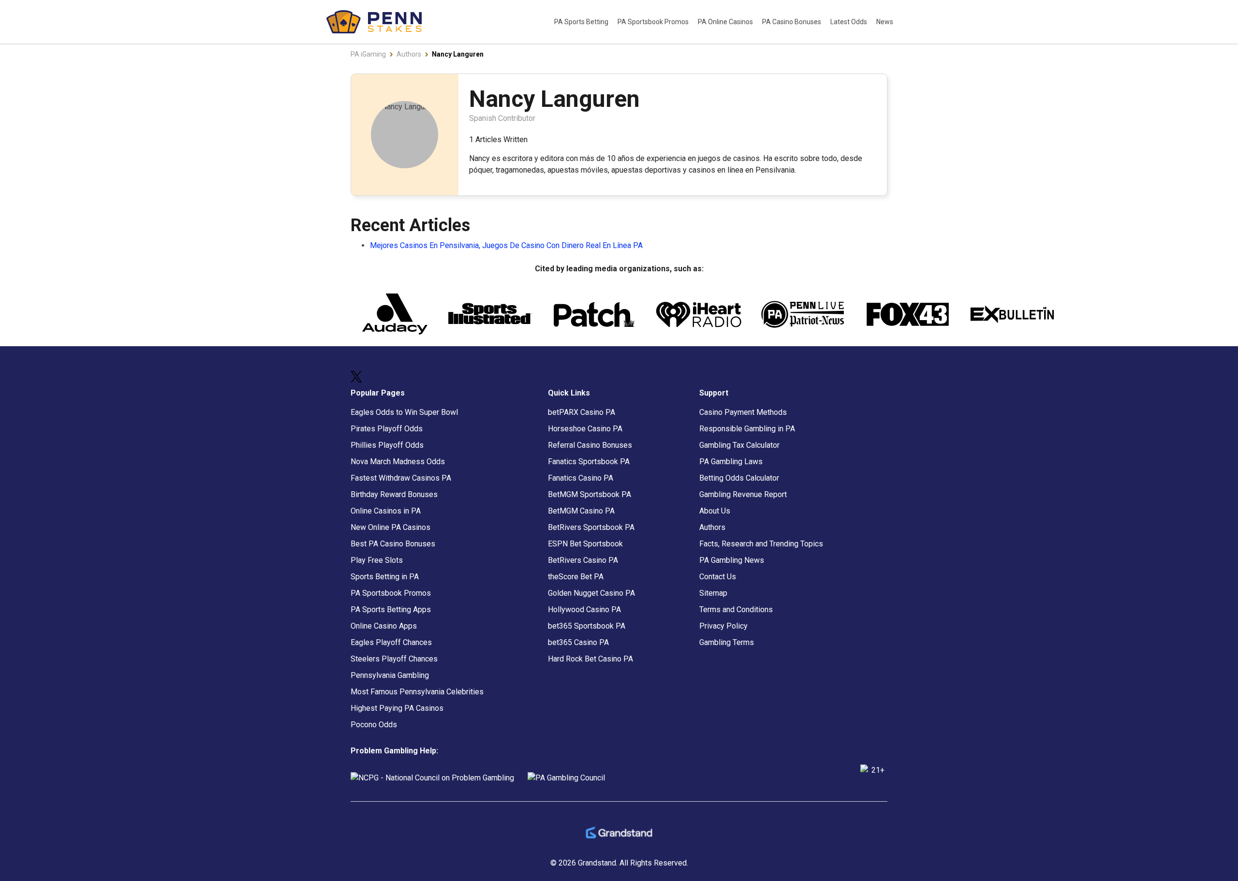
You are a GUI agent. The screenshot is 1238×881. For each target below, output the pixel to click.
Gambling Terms (726, 642)
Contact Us (717, 576)
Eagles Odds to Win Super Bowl (404, 412)
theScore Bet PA (576, 576)
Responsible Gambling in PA (747, 428)
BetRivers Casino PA (583, 560)
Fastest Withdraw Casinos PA (401, 478)
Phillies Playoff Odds (387, 445)
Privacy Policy (723, 626)
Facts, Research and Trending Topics (761, 543)
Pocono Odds (374, 724)
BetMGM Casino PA (581, 510)
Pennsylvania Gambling (390, 675)
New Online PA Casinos (390, 527)
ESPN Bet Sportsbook (585, 543)
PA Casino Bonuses (792, 22)
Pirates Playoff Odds (387, 428)
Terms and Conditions (736, 609)
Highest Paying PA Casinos (397, 708)
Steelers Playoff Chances (394, 658)
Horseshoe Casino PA (585, 428)
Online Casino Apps (384, 626)
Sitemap (713, 593)
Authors (712, 527)
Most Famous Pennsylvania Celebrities (417, 691)
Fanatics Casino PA (580, 478)
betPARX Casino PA (581, 412)
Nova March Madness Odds (398, 461)
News (884, 22)
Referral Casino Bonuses (590, 445)
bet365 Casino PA (578, 642)
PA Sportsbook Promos (654, 22)
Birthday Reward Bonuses (394, 494)
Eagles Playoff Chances (391, 642)
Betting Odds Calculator (739, 478)
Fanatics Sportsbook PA (589, 461)
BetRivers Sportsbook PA (591, 527)
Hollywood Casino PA (584, 609)
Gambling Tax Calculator (739, 445)
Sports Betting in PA (385, 576)
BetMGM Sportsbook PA (589, 494)
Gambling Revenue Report (743, 494)
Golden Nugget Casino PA (591, 593)
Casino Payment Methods (743, 412)
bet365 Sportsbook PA (586, 626)
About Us (714, 510)
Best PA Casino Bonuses (393, 543)
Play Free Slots (377, 560)
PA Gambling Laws (731, 461)
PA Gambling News (731, 560)
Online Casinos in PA (386, 510)
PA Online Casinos (726, 22)
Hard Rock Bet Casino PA (590, 658)
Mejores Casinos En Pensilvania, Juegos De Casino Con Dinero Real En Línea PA (506, 245)
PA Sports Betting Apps (391, 609)
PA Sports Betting (582, 22)
